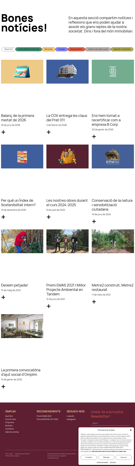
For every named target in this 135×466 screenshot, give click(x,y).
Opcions (124, 457)
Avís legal (113, 462)
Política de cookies (102, 462)
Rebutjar (106, 457)
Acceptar (88, 457)
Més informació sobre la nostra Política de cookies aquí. (109, 451)
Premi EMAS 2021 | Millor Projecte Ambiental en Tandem (66, 290)
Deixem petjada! (14, 285)
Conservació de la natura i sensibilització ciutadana (112, 205)
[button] (131, 430)
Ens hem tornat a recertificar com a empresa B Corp (106, 120)
